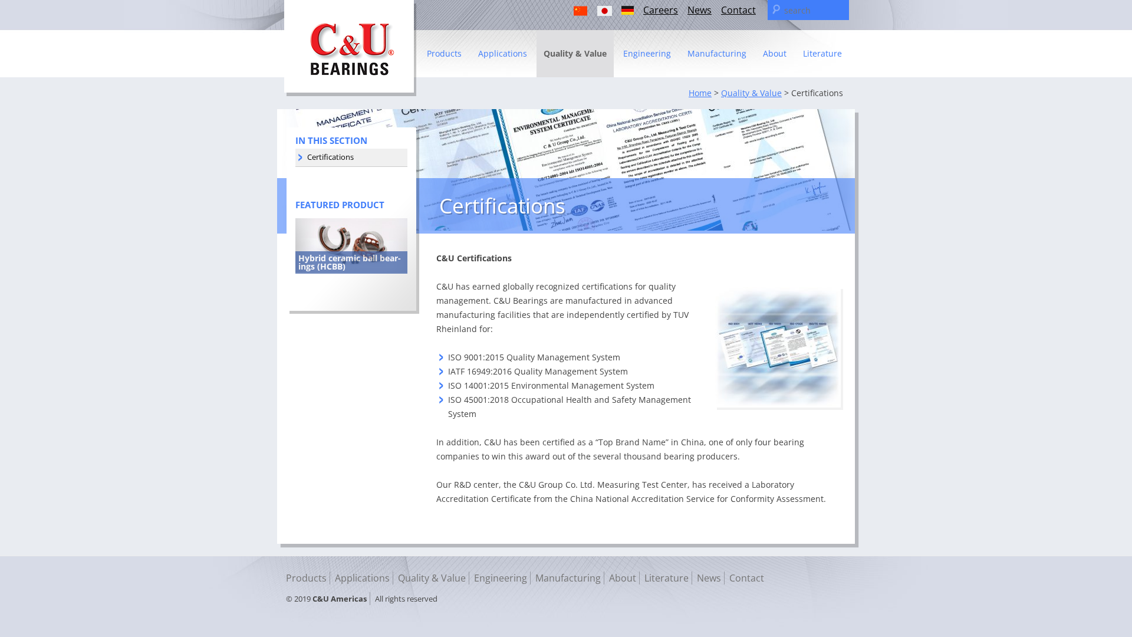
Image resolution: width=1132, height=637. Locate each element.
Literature (822, 53)
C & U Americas (350, 48)
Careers (660, 10)
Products (444, 53)
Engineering (647, 53)
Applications (502, 53)
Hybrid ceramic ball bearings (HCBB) (349, 262)
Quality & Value (575, 53)
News (699, 10)
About (775, 53)
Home (700, 92)
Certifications (330, 157)
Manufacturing (716, 53)
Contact (738, 10)
